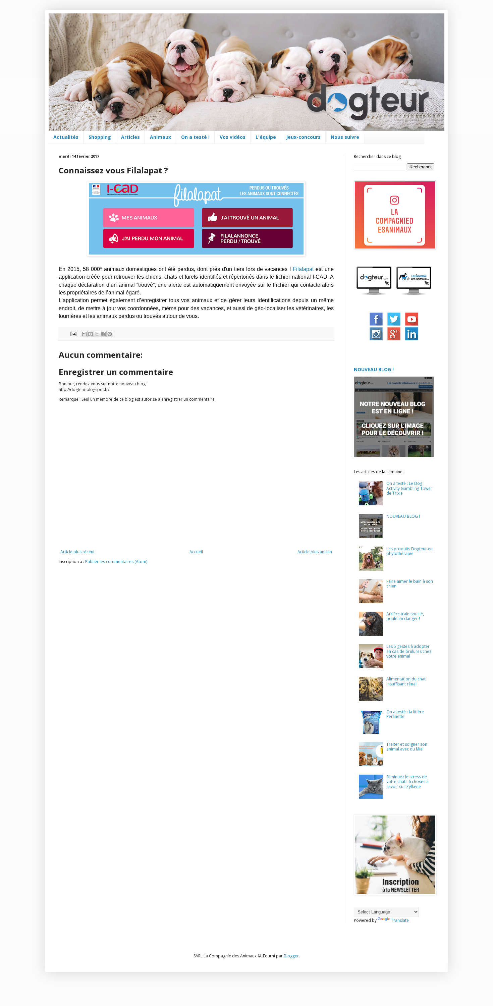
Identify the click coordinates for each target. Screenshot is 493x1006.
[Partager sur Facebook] (103, 334)
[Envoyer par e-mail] (84, 334)
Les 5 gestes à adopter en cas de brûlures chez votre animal (408, 651)
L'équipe (266, 137)
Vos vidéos (232, 137)
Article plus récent (77, 552)
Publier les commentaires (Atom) (116, 561)
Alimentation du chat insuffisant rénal (406, 681)
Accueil (196, 552)
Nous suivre (345, 137)
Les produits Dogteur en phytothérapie (409, 551)
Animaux (160, 137)
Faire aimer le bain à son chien (409, 583)
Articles (130, 137)
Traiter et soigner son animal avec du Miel (406, 746)
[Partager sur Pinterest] (109, 334)
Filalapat (303, 269)
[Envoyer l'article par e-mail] (73, 333)
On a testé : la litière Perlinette (405, 714)
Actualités (65, 137)
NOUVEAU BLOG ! (374, 369)
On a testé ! (195, 137)
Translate (400, 920)
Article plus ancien (314, 552)
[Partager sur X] (97, 334)
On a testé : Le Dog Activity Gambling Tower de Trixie (409, 488)
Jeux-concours (303, 137)
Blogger (291, 956)
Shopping (100, 137)
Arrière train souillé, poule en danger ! (405, 616)
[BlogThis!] (90, 334)
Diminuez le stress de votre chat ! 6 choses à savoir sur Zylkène (407, 781)
